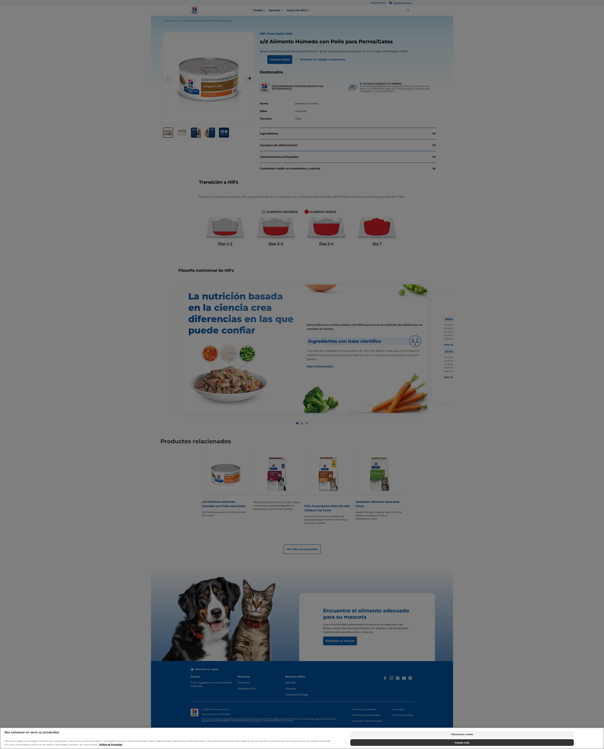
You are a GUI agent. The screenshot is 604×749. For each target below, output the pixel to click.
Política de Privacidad (110, 744)
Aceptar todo (462, 742)
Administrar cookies (462, 734)
